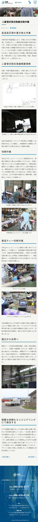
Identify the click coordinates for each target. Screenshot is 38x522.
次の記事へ (31, 457)
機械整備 (14, 28)
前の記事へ (6, 457)
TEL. (19, 487)
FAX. (19, 496)
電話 (30, 3)
